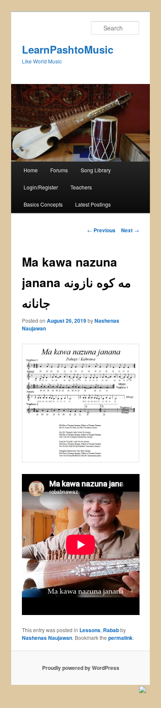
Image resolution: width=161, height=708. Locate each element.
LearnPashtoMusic (67, 49)
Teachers (81, 187)
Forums (59, 170)
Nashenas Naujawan (47, 638)
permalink (120, 638)
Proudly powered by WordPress (80, 668)
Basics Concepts (43, 204)
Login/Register (41, 187)
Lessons (89, 630)
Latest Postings (93, 204)
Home (31, 170)
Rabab (111, 630)
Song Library (96, 170)
